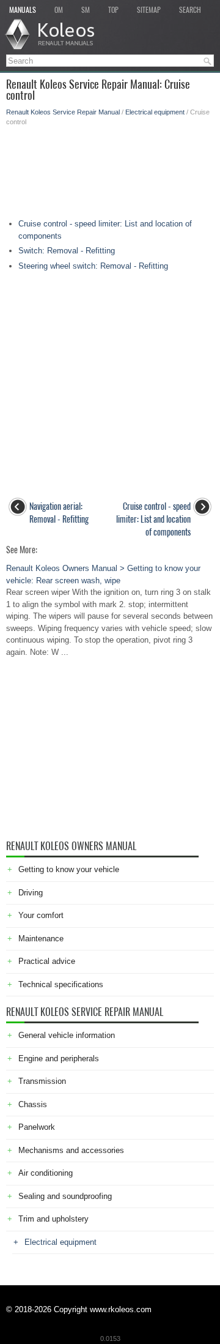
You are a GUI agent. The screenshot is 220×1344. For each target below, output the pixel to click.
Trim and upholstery (53, 1218)
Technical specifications (60, 984)
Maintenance (41, 938)
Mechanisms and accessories (71, 1150)
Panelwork (36, 1127)
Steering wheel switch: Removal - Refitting (93, 266)
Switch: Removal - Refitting (66, 250)
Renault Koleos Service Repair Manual (63, 112)
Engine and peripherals (58, 1058)
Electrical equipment (155, 112)
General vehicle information (66, 1035)
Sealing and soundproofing (65, 1196)
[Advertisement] (110, 169)
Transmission (42, 1081)
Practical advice (46, 961)
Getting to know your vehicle (68, 869)
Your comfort (41, 915)
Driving (30, 892)
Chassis (32, 1104)
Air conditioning (45, 1173)
